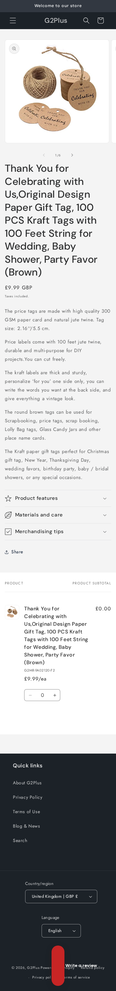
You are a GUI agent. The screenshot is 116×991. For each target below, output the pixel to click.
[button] (13, 20)
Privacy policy (44, 977)
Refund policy (92, 967)
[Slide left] (44, 155)
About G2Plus (27, 783)
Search (20, 840)
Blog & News (26, 826)
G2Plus (33, 967)
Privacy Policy (27, 797)
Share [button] (17, 552)
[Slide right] (72, 155)
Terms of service (76, 977)
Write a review (58, 966)
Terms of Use (26, 811)
